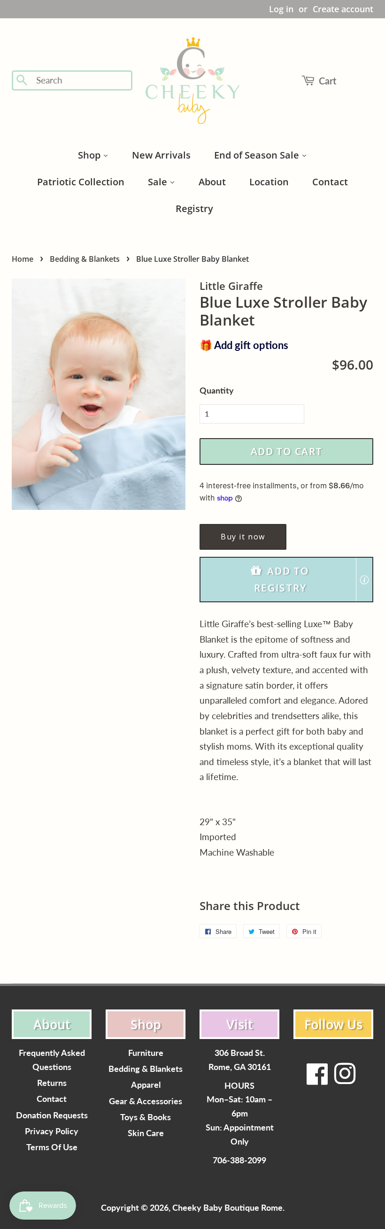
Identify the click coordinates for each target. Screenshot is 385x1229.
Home (22, 259)
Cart (327, 80)
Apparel (146, 1085)
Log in (281, 9)
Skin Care (146, 1133)
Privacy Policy (51, 1131)
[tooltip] (364, 579)
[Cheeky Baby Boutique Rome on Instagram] (344, 1080)
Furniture (145, 1053)
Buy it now (243, 536)
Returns (52, 1083)
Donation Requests (52, 1115)
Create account (343, 9)
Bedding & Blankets (85, 259)
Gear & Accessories (145, 1101)
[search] (81, 80)
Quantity (217, 390)
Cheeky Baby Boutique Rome (227, 1208)
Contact (52, 1099)
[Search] (22, 80)
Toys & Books (145, 1117)
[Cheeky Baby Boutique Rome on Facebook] (317, 1080)
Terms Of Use (51, 1147)
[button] (286, 579)
